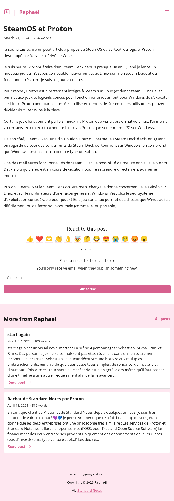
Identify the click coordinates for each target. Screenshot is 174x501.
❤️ (39, 238)
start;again (18, 334)
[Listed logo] (7, 12)
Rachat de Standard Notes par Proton (45, 398)
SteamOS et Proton (38, 28)
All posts (162, 318)
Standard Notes (89, 490)
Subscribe (87, 289)
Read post (16, 382)
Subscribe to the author (87, 260)
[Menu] (167, 11)
